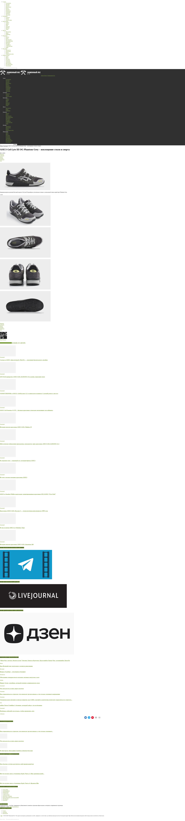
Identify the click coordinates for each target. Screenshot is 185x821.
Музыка (8, 43)
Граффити (8, 44)
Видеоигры (8, 39)
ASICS (7, 22)
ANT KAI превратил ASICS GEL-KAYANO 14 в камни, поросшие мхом (22, 377)
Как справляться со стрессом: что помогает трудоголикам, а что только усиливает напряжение (30, 694)
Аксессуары (9, 20)
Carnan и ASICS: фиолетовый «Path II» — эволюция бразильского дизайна (24, 360)
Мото (7, 57)
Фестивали (8, 63)
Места (4, 30)
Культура (5, 35)
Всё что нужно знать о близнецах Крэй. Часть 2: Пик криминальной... (22, 773)
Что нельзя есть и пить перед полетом (12, 688)
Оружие (8, 59)
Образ (1, 146)
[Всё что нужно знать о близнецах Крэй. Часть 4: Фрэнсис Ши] (3, 780)
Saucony (8, 26)
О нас (4, 810)
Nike (7, 25)
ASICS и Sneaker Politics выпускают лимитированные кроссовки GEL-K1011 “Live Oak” (28, 494)
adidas (7, 24)
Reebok (7, 27)
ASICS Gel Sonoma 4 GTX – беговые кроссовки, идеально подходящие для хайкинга (26, 410)
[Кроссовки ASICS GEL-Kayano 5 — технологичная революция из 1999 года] (8, 506)
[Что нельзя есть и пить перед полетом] (3, 738)
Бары (7, 33)
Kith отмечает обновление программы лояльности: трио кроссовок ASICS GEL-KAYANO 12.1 (29, 444)
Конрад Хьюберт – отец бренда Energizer (13, 672)
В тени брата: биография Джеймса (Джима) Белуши (16, 750)
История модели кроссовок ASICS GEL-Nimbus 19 (16, 427)
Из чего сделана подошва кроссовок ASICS (13, 477)
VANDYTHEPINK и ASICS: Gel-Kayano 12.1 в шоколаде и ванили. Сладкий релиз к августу (29, 393)
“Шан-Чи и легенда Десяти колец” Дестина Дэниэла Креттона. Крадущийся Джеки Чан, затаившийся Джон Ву (35, 660)
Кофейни (8, 34)
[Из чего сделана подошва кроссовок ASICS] (8, 473)
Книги (7, 37)
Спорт (4, 1)
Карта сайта (2, 819)
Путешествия (9, 64)
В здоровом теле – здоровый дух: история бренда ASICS (17, 460)
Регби (7, 8)
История (5, 48)
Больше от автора (18, 343)
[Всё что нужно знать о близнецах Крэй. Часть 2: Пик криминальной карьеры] (3, 770)
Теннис (7, 5)
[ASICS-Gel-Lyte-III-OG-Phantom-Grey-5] (25, 321)
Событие (2, 713)
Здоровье (8, 61)
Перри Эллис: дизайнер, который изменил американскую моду (20, 683)
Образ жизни (6, 55)
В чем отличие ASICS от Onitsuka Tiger (12, 527)
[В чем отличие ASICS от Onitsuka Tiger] (8, 523)
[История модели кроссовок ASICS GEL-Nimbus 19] (8, 423)
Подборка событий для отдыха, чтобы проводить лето (17, 711)
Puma (7, 29)
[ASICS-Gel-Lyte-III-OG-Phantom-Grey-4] (25, 289)
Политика (8, 51)
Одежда (8, 17)
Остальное (8, 65)
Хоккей (7, 9)
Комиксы (8, 42)
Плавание (8, 11)
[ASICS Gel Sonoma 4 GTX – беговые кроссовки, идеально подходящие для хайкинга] (8, 406)
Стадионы (8, 3)
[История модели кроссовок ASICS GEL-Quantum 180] (8, 540)
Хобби (1, 680)
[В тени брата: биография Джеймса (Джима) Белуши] (3, 747)
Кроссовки (5, 21)
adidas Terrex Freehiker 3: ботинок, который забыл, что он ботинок (21, 705)
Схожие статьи (6, 343)
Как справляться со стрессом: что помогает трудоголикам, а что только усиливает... (26, 731)
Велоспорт (8, 7)
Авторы (5, 812)
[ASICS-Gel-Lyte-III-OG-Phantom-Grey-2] (25, 225)
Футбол (8, 4)
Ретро (7, 52)
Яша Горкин (3, 339)
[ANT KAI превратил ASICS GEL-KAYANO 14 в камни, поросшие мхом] (8, 372)
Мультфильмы (9, 41)
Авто (7, 56)
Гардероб (5, 16)
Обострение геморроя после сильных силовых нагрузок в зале (19, 677)
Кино (7, 38)
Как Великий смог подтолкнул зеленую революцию (16, 666)
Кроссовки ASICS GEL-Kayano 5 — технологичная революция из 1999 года (24, 511)
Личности (8, 50)
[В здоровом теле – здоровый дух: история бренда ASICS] (8, 456)
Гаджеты (8, 60)
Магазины (8, 31)
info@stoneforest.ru (14, 806)
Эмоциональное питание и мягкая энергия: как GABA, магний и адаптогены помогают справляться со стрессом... (36, 700)
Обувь (7, 18)
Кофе (7, 47)
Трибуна (8, 13)
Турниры (8, 12)
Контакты (5, 813)
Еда (1, 702)
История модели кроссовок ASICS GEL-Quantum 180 (17, 544)
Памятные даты (10, 54)
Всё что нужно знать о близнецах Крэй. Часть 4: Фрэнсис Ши (19, 783)
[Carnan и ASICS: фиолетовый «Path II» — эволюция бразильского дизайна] (8, 356)
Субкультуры (9, 46)
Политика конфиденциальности (12, 819)
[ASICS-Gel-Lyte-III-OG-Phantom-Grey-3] (25, 257)
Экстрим (8, 14)
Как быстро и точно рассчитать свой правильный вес (17, 764)
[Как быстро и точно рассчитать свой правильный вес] (3, 761)
